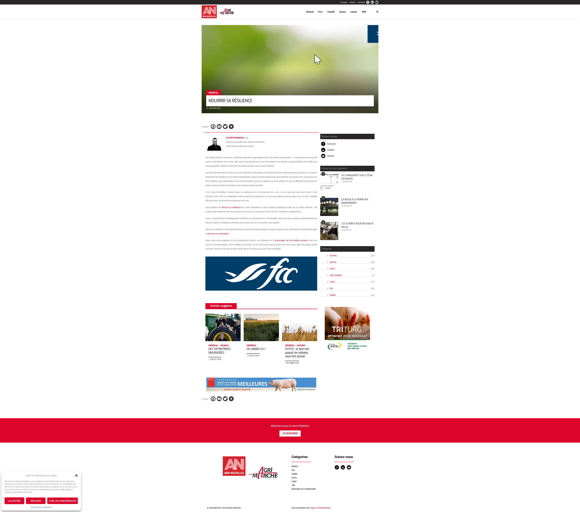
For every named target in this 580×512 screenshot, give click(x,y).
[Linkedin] (372, 2)
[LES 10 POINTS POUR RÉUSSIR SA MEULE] (329, 231)
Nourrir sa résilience (231, 207)
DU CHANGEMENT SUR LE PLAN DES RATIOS (356, 177)
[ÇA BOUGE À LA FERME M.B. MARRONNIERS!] (329, 207)
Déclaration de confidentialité (41, 507)
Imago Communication (320, 508)
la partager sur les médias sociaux (291, 240)
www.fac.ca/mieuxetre (218, 233)
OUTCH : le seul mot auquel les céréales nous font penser (297, 352)
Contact (352, 2)
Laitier (353, 11)
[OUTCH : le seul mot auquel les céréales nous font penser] (299, 327)
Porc (320, 11)
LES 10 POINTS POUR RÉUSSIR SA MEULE (357, 225)
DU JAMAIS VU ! (256, 349)
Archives (361, 2)
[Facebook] (367, 2)
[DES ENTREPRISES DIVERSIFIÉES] (223, 327)
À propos (343, 2)
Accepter (14, 500)
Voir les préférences (62, 500)
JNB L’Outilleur (352, 275)
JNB (364, 11)
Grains (342, 11)
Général (310, 11)
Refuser (36, 500)
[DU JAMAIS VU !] (261, 327)
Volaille (331, 11)
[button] (76, 475)
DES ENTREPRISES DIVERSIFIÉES (219, 350)
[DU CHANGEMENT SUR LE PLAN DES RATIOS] (329, 183)
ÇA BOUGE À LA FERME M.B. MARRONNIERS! (354, 201)
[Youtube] (376, 2)
